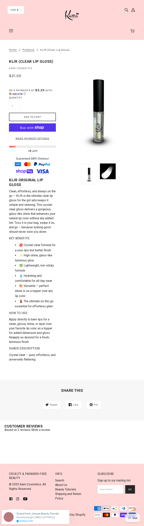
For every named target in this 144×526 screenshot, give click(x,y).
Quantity (14, 97)
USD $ (14, 9)
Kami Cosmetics (20, 68)
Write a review (40, 430)
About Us (61, 485)
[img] (126, 9)
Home (13, 49)
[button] (32, 92)
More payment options (32, 138)
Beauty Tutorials (65, 489)
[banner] (72, 14)
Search (59, 480)
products (28, 49)
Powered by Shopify (72, 514)
